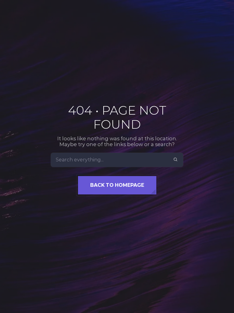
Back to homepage (117, 185)
